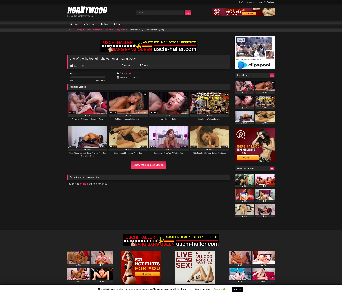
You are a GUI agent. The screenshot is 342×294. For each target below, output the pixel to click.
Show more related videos (149, 164)
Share (144, 65)
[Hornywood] (87, 10)
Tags (106, 24)
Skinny (79, 30)
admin (128, 73)
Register (270, 2)
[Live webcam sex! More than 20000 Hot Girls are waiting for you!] (195, 283)
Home (75, 24)
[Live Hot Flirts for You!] (141, 283)
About (127, 65)
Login (260, 2)
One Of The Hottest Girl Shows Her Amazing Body (105, 30)
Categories (90, 24)
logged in (84, 184)
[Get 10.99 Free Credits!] (243, 15)
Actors (118, 24)
